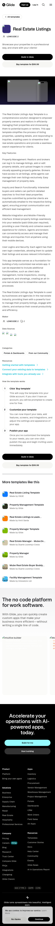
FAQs (4, 865)
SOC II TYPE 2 (20, 888)
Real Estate (7, 815)
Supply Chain (8, 802)
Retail (5, 811)
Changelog (7, 874)
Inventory (32, 774)
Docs (30, 847)
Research (6, 852)
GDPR (30, 888)
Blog (4, 847)
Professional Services (12, 824)
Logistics (32, 779)
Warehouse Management (39, 792)
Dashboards (33, 806)
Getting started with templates (18, 365)
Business (6, 793)
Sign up (24, 5)
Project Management (37, 797)
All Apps (32, 824)
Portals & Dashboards (14, 353)
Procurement (33, 783)
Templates (33, 838)
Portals (31, 801)
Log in (35, 5)
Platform (6, 774)
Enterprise (7, 797)
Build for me (27, 743)
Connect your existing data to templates (23, 369)
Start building (27, 751)
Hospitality (7, 820)
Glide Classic (8, 879)
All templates (13, 17)
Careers (6, 843)
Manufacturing (9, 806)
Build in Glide (27, 57)
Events (31, 860)
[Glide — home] (8, 4)
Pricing (5, 838)
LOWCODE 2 (12, 36)
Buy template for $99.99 (27, 64)
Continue (39, 919)
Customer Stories (36, 842)
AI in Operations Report (39, 869)
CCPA (38, 888)
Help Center (33, 851)
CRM (30, 810)
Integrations (7, 870)
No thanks (16, 919)
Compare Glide (9, 861)
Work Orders (33, 815)
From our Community (38, 353)
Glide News (33, 865)
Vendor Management (37, 788)
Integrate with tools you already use (21, 374)
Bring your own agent (12, 779)
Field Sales (33, 819)
